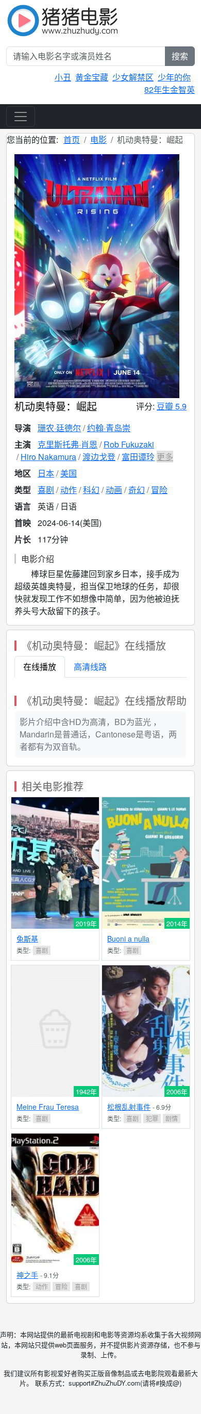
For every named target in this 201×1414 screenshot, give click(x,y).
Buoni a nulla (128, 938)
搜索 (180, 56)
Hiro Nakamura (48, 457)
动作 (68, 490)
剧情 (171, 1118)
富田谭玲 (138, 457)
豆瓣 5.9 (172, 406)
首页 (71, 139)
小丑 (63, 77)
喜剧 (46, 490)
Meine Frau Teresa (47, 1106)
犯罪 (152, 1118)
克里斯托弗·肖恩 (67, 444)
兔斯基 (27, 938)
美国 (68, 473)
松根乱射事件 (128, 1106)
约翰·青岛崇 (108, 428)
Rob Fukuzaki (129, 444)
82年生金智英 (169, 89)
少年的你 (174, 77)
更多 (165, 457)
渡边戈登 (98, 457)
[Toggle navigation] (20, 116)
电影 (98, 139)
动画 (114, 490)
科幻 (91, 490)
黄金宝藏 (91, 77)
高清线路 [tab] (90, 666)
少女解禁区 (133, 77)
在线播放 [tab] (39, 666)
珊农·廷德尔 (59, 428)
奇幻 (136, 490)
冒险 (159, 490)
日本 (46, 473)
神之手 (27, 1275)
